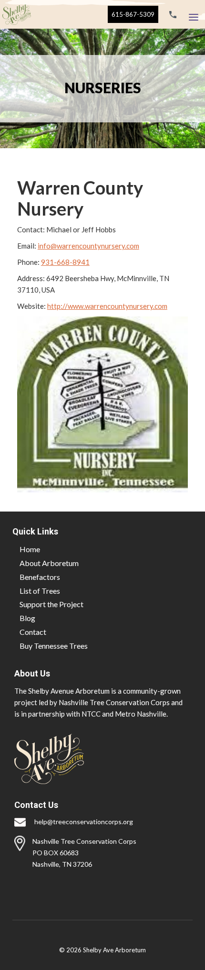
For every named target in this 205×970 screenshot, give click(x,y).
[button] (193, 14)
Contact (33, 631)
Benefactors (40, 576)
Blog (27, 617)
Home (30, 549)
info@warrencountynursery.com (88, 245)
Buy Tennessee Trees (54, 645)
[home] (15, 14)
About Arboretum (49, 562)
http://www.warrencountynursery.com (107, 306)
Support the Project (51, 604)
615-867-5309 (133, 14)
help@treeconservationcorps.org (83, 821)
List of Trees (40, 590)
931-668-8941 (65, 262)
